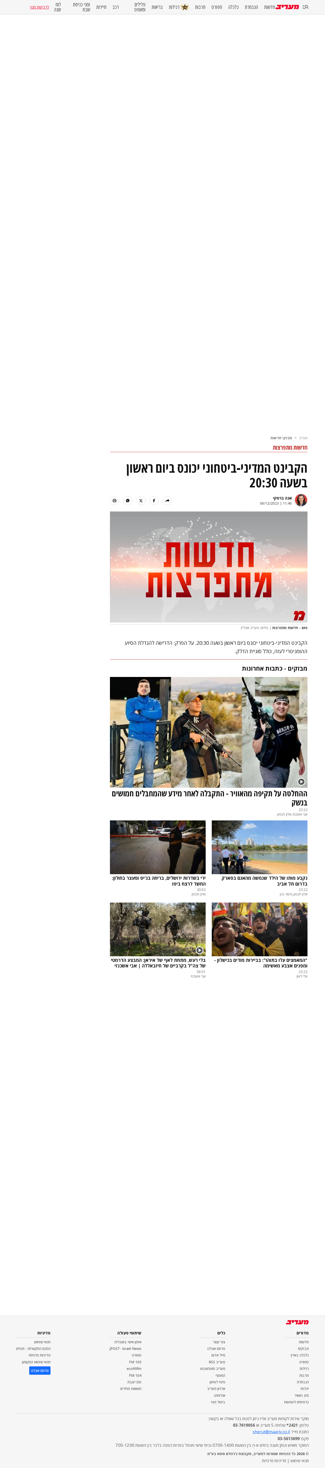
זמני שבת (134, 1382)
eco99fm (134, 1368)
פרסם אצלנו (216, 1348)
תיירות (101, 7)
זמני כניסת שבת (81, 7)
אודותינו (219, 1395)
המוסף (220, 1375)
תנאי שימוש (42, 1341)
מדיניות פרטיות (40, 1355)
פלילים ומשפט (139, 7)
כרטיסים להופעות (296, 1402)
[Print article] (114, 500)
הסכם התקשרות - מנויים (33, 1348)
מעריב (303, 437)
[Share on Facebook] (154, 500)
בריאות (157, 7)
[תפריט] (306, 7)
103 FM (135, 1362)
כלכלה (233, 7)
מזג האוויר (302, 1395)
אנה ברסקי (282, 498)
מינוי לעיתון (217, 1382)
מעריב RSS (217, 1362)
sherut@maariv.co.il (271, 1432)
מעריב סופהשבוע (212, 1368)
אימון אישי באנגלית (128, 1341)
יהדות (305, 1388)
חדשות (269, 7)
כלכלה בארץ (300, 1355)
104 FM (135, 1375)
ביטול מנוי (218, 1402)
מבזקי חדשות (281, 437)
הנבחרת (251, 7)
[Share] (167, 500)
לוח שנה (57, 7)
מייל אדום (218, 1355)
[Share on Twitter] (140, 500)
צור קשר (219, 1341)
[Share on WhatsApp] (127, 500)
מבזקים (303, 1348)
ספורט (217, 7)
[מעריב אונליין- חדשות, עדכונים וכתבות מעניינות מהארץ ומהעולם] (287, 7)
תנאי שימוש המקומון (36, 1362)
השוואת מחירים (130, 1388)
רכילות (174, 7)
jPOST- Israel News (125, 1348)
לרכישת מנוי (39, 7)
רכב (115, 7)
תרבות (200, 7)
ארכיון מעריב (216, 1388)
